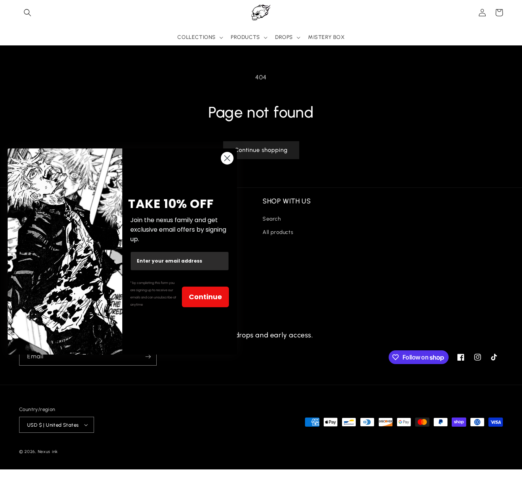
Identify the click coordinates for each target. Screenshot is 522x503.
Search (272, 219)
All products (278, 232)
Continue (205, 296)
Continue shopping (261, 150)
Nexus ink (48, 451)
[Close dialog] (227, 158)
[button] (27, 12)
